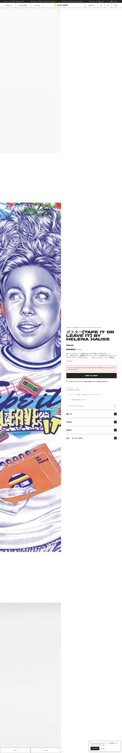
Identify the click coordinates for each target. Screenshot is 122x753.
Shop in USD (95, 748)
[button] (108, 5)
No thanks (103, 748)
